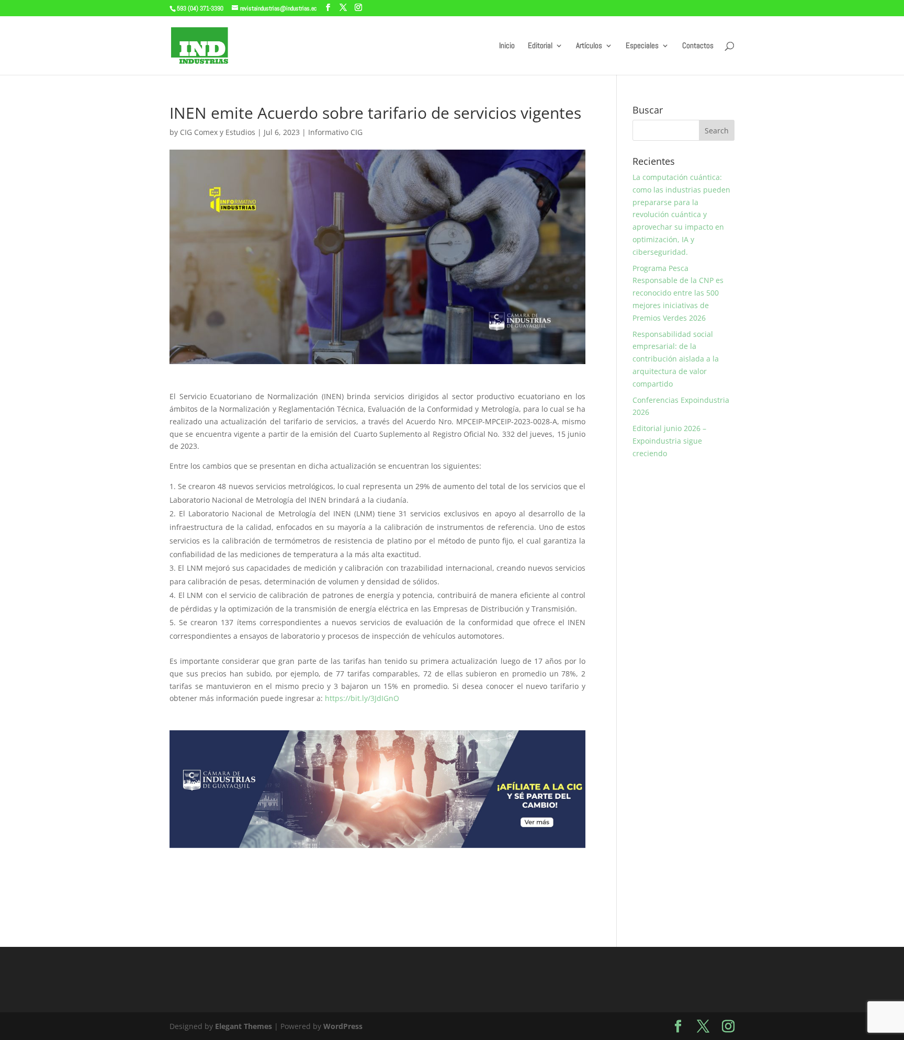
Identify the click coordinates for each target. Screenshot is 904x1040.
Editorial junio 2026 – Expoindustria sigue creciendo (669, 440)
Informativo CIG (335, 132)
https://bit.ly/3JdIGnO (362, 698)
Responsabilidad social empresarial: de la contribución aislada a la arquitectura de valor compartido (675, 359)
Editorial (540, 46)
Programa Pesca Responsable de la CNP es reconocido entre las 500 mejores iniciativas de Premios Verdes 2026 (678, 293)
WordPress (343, 1026)
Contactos (698, 46)
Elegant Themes (243, 1026)
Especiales (642, 46)
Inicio (507, 46)
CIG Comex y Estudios (217, 132)
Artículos (589, 46)
